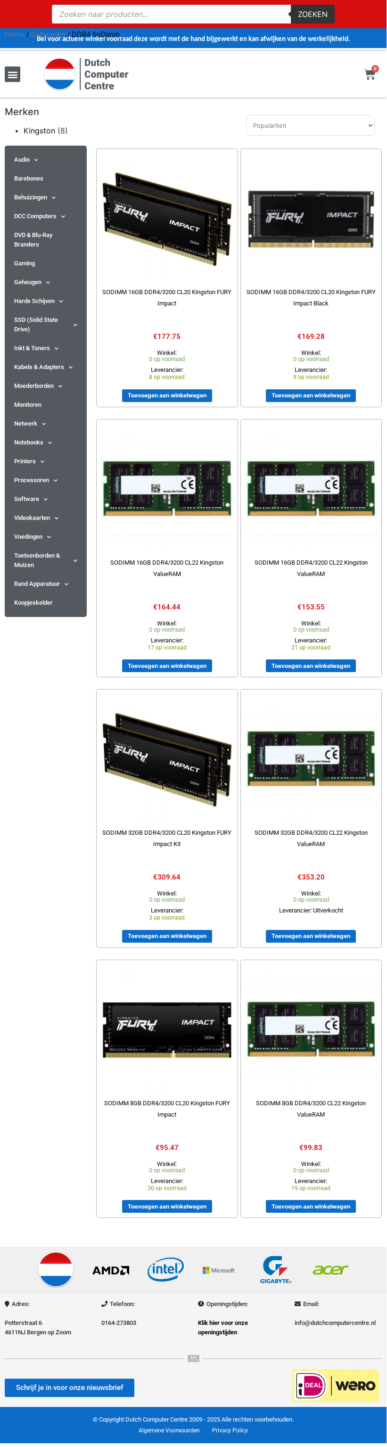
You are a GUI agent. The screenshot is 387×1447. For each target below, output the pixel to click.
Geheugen (48, 34)
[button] (12, 74)
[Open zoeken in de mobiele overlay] (193, 14)
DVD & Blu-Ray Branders (33, 239)
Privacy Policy (230, 1430)
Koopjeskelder (33, 602)
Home (15, 34)
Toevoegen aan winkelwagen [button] (167, 395)
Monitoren (27, 404)
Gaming (24, 263)
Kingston (39, 130)
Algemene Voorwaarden (169, 1430)
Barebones (28, 178)
